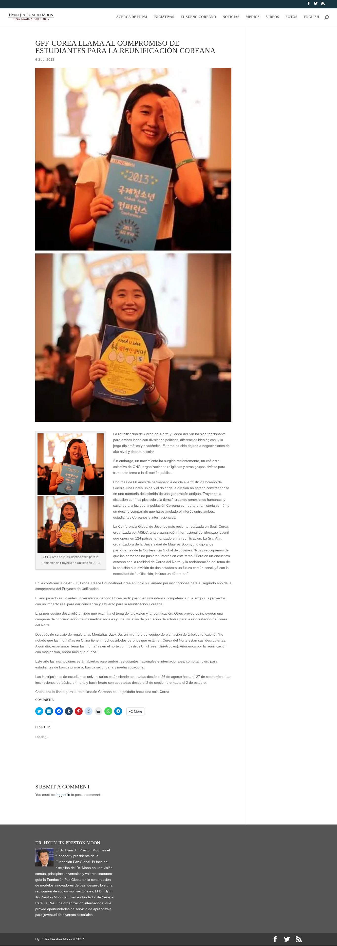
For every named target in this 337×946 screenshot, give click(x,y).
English (311, 17)
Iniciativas (163, 17)
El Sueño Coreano (198, 17)
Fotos (291, 17)
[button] (70, 493)
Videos (272, 17)
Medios (253, 17)
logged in (63, 795)
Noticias (231, 17)
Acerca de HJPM (131, 17)
